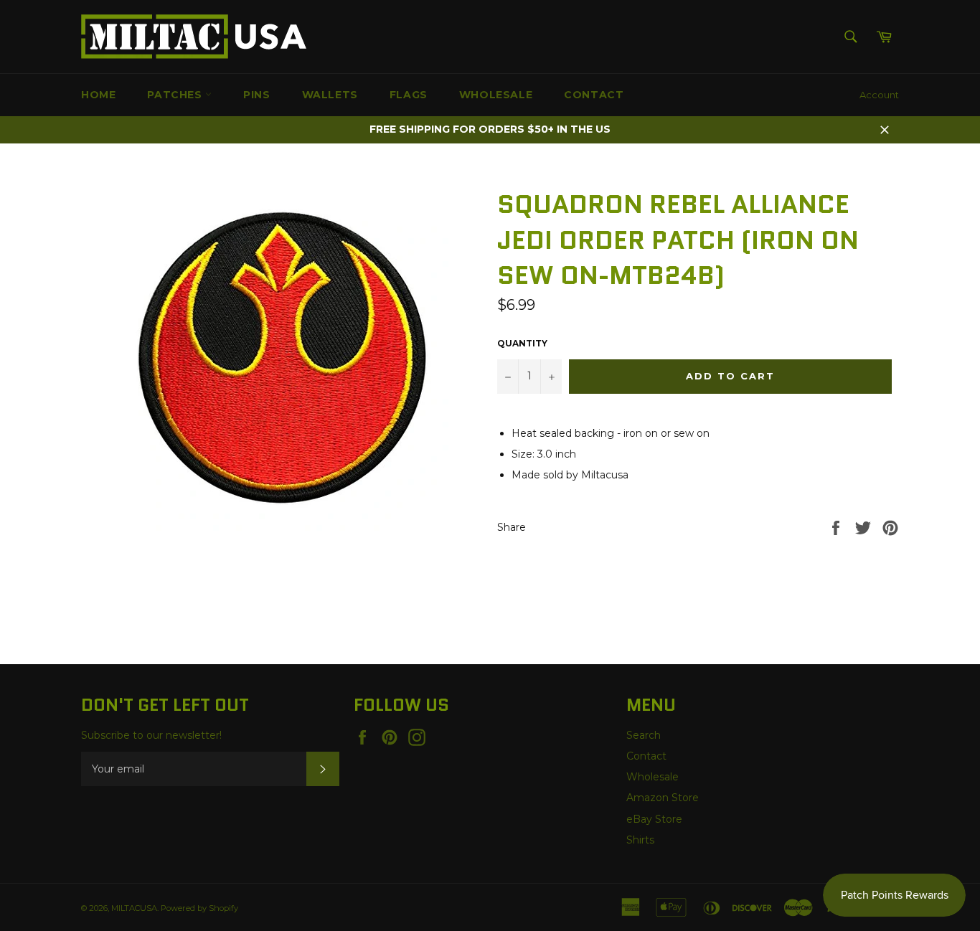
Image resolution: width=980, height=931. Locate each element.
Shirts (640, 839)
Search (643, 735)
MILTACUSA (134, 908)
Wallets (330, 94)
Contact (593, 94)
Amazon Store (662, 797)
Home (98, 94)
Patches (176, 94)
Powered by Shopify (199, 908)
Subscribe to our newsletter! (151, 735)
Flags (409, 94)
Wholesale (495, 94)
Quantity (522, 343)
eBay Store (654, 819)
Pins (256, 94)
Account (879, 94)
